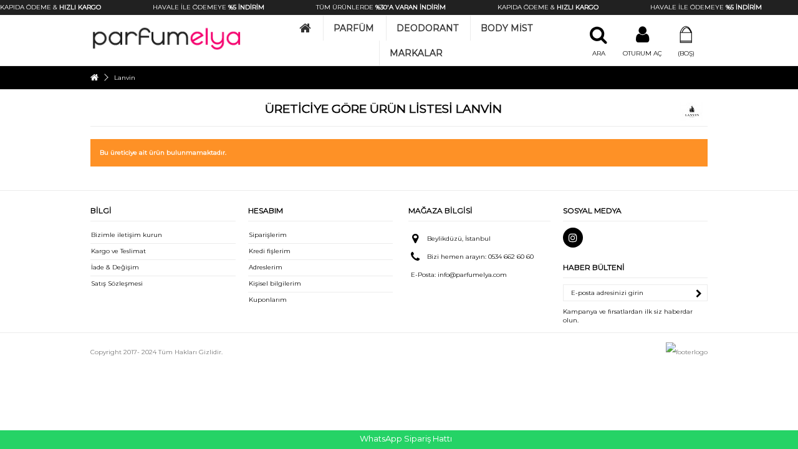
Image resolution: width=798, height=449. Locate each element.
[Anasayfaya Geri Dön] (94, 77)
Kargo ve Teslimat (118, 251)
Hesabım (265, 210)
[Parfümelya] (166, 38)
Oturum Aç (642, 53)
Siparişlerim (268, 235)
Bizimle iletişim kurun (126, 235)
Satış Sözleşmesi (117, 283)
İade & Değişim (115, 267)
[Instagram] (573, 238)
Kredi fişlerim (270, 251)
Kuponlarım (268, 300)
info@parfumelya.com (472, 275)
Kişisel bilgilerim (275, 283)
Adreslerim (265, 267)
